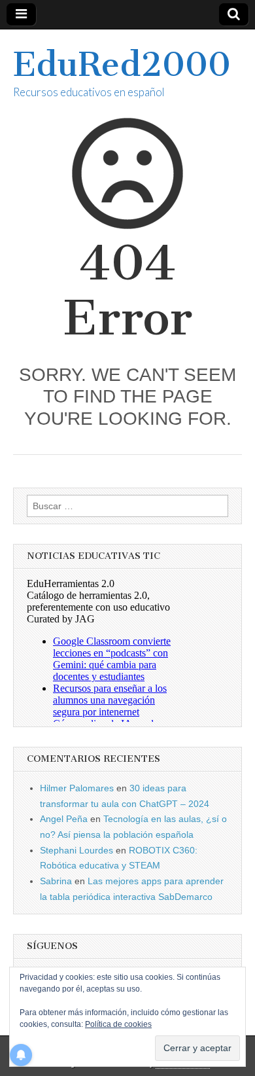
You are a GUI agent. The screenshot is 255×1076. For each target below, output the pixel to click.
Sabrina (56, 881)
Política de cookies (118, 1024)
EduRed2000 (122, 64)
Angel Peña (64, 819)
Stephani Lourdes (76, 850)
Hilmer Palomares (77, 788)
